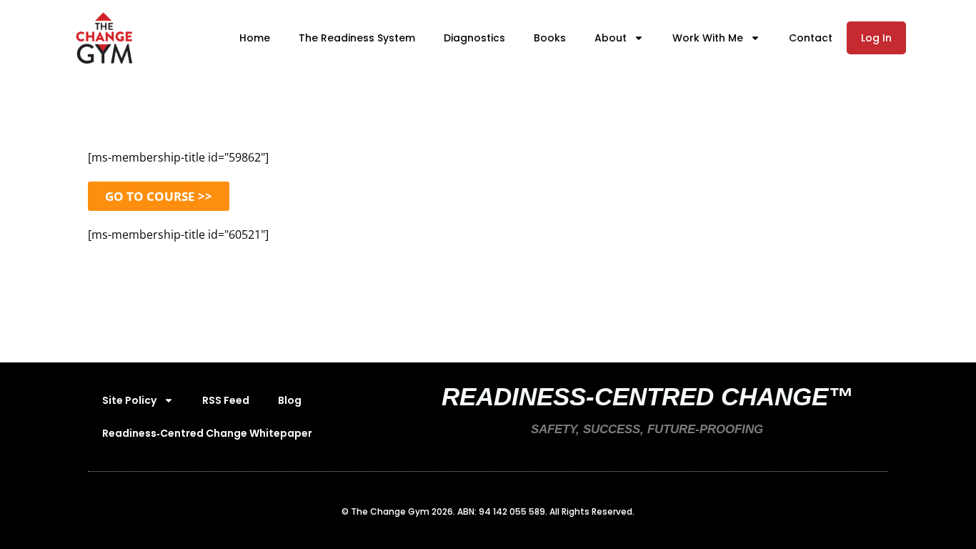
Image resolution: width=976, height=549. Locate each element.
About (610, 38)
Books (550, 38)
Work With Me (707, 38)
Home (254, 38)
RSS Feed (225, 400)
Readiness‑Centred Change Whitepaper (207, 433)
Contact (810, 38)
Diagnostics (474, 38)
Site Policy (129, 400)
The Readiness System (357, 38)
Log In (876, 38)
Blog (290, 400)
